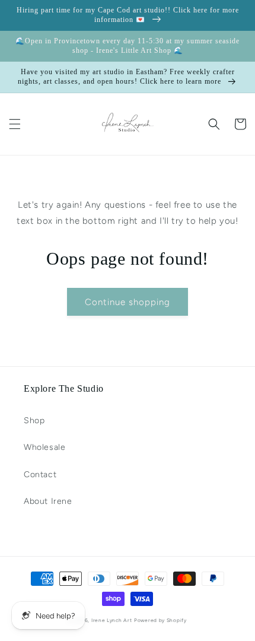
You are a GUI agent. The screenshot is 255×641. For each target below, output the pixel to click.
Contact (40, 474)
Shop (34, 420)
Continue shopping (127, 302)
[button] (15, 124)
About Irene (48, 501)
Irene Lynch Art (111, 620)
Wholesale (44, 447)
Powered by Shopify (160, 620)
